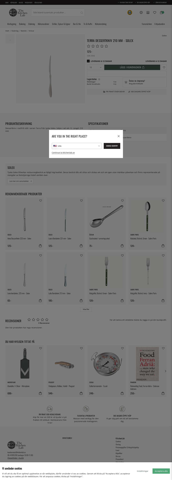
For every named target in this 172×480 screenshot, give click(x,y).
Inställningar (142, 471)
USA (59, 146)
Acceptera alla (161, 471)
